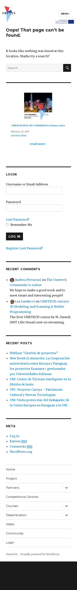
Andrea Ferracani (28, 280)
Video (10, 524)
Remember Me (21, 225)
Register (12, 248)
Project (11, 478)
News (24, 135)
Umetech (11, 554)
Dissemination (16, 515)
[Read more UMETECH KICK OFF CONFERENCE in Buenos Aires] (38, 107)
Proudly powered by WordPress (40, 554)
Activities (15, 135)
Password (13, 202)
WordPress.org (21, 452)
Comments (21, 446)
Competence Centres (22, 497)
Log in (14, 436)
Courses (12, 506)
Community (15, 533)
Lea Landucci (25, 301)
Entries (18, 441)
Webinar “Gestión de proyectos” (34, 353)
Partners (12, 487)
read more (37, 144)
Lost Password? (17, 219)
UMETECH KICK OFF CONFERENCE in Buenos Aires (38, 125)
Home (10, 469)
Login (10, 542)
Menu (65, 13)
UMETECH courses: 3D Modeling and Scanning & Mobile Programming (39, 306)
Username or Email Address (27, 184)
